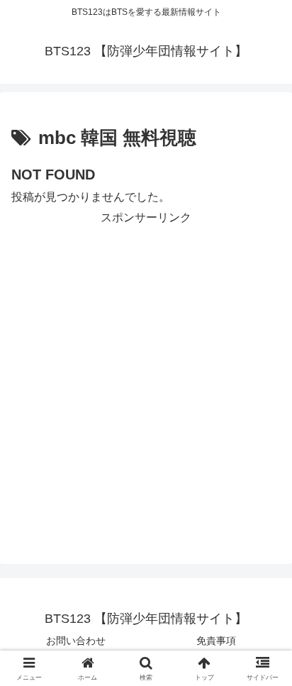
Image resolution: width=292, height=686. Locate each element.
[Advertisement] (146, 374)
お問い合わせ (76, 640)
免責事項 (216, 640)
